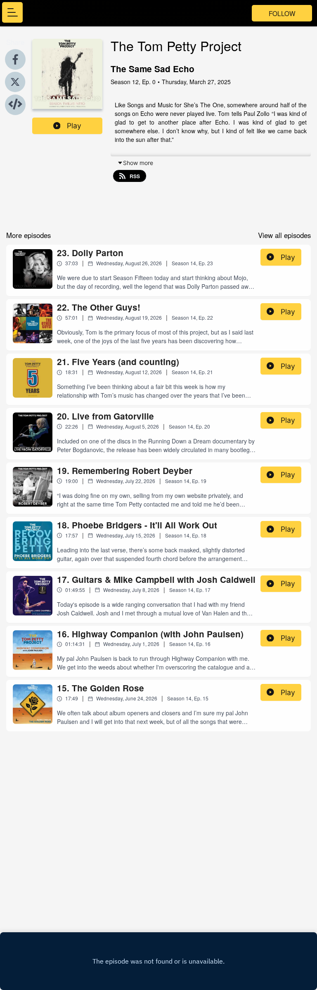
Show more (138, 162)
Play (74, 125)
